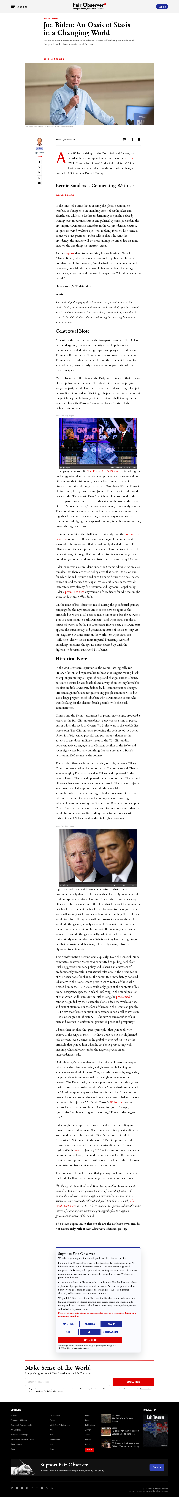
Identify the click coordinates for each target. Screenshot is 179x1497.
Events (87, 1420)
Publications (90, 1425)
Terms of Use (38, 1391)
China (52, 1449)
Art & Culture (16, 1430)
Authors (88, 1430)
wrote (77, 1150)
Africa (52, 1430)
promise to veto (74, 592)
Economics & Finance (19, 1420)
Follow (39, 148)
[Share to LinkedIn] (39, 172)
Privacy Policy (145, 1389)
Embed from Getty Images (65, 416)
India (51, 1444)
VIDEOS (114, 1428)
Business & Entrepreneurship (21, 1425)
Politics (14, 1415)
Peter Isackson (55, 59)
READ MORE (65, 195)
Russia (87, 1415)
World (13, 1449)
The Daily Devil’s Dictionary (105, 471)
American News (51, 18)
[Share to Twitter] (39, 167)
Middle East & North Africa (60, 1425)
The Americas (55, 1415)
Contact (88, 1444)
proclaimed (123, 997)
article (128, 158)
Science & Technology (19, 1434)
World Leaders (16, 1444)
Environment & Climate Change (22, 1439)
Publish (88, 1439)
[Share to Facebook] (39, 162)
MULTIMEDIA (116, 1416)
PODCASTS (116, 1441)
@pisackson (39, 152)
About (87, 1434)
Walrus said (117, 1102)
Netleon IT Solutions (161, 1491)
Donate (157, 1467)
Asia (51, 1434)
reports (70, 253)
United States (55, 1439)
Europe (52, 1420)
